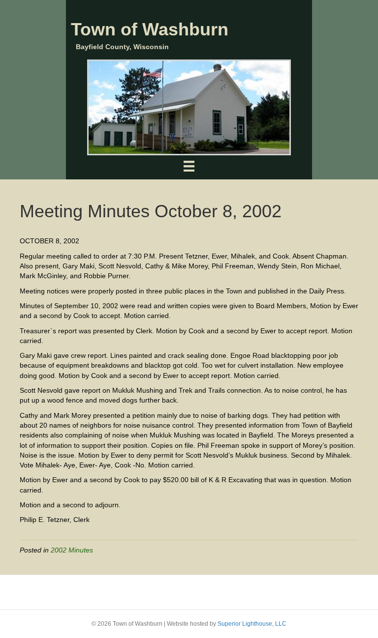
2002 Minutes (72, 550)
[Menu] (189, 166)
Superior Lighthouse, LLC (252, 623)
